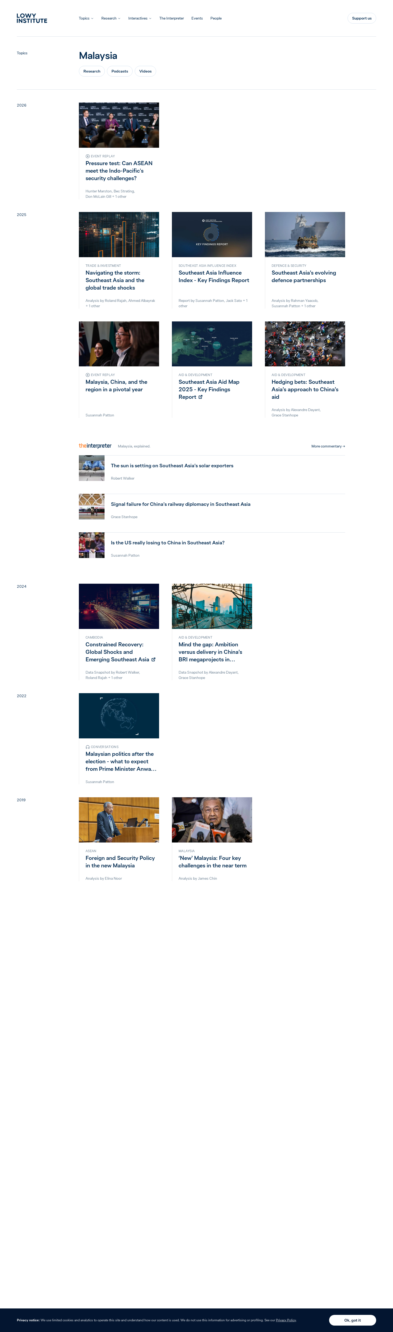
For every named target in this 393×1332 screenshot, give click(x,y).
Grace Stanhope (285, 415)
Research (109, 18)
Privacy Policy (286, 1320)
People (216, 18)
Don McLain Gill (98, 196)
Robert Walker (127, 672)
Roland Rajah (115, 300)
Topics (84, 18)
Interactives (138, 18)
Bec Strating (124, 191)
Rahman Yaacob (304, 300)
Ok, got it (352, 1320)
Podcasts (119, 71)
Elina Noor (113, 878)
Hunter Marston (99, 191)
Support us (362, 18)
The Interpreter (171, 18)
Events (197, 18)
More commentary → (328, 446)
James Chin (207, 878)
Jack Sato (234, 300)
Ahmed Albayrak (141, 300)
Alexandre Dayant (305, 409)
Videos (145, 71)
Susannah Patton (209, 300)
